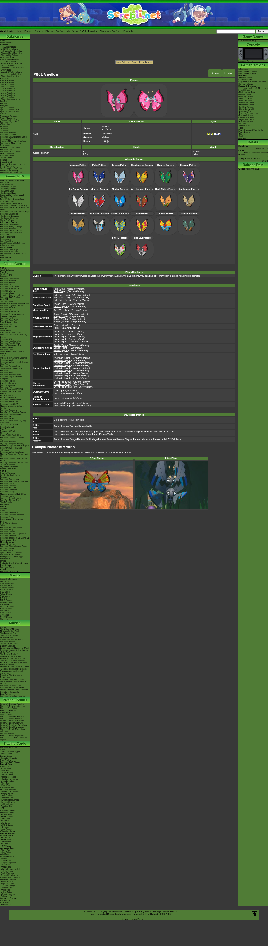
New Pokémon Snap (9, 322)
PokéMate (4, 504)
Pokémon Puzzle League (11, 527)
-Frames (242, 138)
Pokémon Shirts (7, 156)
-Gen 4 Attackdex (7, 87)
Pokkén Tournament (9, 385)
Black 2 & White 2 (8, 398)
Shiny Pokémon (7, 220)
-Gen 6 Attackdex (7, 91)
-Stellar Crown (6, 796)
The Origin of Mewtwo (9, 629)
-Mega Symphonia (8, 863)
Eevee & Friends (7, 733)
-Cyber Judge (6, 892)
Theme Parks (6, 158)
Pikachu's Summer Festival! (12, 717)
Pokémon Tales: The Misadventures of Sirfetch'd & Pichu (13, 254)
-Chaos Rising (6, 773)
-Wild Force (5, 890)
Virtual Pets (5, 559)
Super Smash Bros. (8, 540)
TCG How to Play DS (9, 425)
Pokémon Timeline (8, 133)
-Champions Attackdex (10, 99)
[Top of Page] (254, 913)
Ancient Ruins (244, 126)
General (215, 73)
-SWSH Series (6, 817)
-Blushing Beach (245, 96)
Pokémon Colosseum (9, 479)
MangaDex (5, 581)
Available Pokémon (246, 78)
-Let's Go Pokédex (8, 61)
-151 (2, 808)
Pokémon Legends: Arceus (12, 306)
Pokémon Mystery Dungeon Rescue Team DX (12, 315)
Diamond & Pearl (7, 431)
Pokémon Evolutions (9, 229)
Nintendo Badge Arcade (10, 391)
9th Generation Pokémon (11, 168)
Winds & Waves (7, 270)
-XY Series (4, 821)
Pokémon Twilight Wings (11, 226)
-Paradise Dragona (8, 879)
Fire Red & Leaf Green (10, 475)
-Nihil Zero (4, 854)
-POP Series (5, 846)
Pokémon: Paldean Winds (11, 233)
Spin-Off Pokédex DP (9, 110)
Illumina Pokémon (246, 84)
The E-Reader (6, 502)
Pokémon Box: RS (8, 488)
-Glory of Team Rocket (10, 869)
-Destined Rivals (7, 787)
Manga (15, 575)
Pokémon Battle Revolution (12, 452)
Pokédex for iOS (7, 427)
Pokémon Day (6, 149)
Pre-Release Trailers (247, 73)
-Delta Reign (5, 766)
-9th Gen (4, 126)
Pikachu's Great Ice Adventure (13, 725)
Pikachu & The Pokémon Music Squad (14, 738)
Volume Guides (6, 590)
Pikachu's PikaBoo (8, 710)
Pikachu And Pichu (8, 708)
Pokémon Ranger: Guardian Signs (12, 438)
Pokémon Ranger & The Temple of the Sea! (14, 651)
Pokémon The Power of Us (12, 688)
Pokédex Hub (63, 31)
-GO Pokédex (6, 70)
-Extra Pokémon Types (10, 752)
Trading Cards (15, 743)
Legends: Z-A (6, 276)
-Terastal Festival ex (9, 875)
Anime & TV (14, 176)
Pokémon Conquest (8, 410)
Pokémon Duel (6, 387)
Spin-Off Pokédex (7, 108)
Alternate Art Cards (8, 758)
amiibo (3, 561)
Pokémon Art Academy (10, 366)
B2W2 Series (6, 613)
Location (228, 73)
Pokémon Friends (7, 282)
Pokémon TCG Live (8, 326)
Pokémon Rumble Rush (10, 343)
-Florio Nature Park (246, 92)
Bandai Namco (261, 148)
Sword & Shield (6, 301)
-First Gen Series (7, 831)
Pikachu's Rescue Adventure (12, 706)
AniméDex (4, 182)
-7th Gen (4, 131)
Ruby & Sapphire (7, 473)
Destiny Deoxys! (7, 646)
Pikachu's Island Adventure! (12, 721)
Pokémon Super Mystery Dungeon (11, 378)
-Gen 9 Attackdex (7, 97)
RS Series (4, 598)
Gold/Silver (5, 509)
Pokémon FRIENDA (9, 571)
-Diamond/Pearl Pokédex (11, 53)
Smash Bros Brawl (8, 469)
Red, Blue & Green (8, 523)
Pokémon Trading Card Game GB (15, 538)
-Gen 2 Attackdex (7, 82)
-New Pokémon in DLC (10, 170)
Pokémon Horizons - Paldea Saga (15, 212)
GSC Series (5, 596)
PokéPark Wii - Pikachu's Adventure (11, 449)
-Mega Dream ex (7, 856)
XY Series (4, 615)
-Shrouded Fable (7, 798)
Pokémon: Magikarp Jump (11, 341)
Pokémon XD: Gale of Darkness (14, 481)
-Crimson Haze (6, 888)
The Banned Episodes (9, 218)
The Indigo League (8, 187)
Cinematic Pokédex (8, 116)
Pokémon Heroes (7, 642)
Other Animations (7, 245)
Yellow (3, 525)
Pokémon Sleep (7, 293)
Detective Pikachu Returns (12, 295)
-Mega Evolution (7, 781)
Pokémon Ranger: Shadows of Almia (13, 459)
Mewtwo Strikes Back (9, 631)
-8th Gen (4, 128)
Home (19, 31)
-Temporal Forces (7, 802)
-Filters (241, 134)
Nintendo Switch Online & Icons (14, 563)
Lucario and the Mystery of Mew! (14, 648)
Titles (240, 128)
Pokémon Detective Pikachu (12, 696)
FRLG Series (6, 600)
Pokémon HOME (7, 308)
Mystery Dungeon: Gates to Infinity (12, 407)
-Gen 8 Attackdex (7, 95)
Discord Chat (6, 162)
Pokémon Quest (7, 349)
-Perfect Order (6, 775)
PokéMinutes (6, 239)
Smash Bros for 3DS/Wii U (12, 389)
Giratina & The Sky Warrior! (12, 656)
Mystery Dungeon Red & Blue (13, 494)
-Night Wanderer (7, 884)
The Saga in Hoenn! (9, 193)
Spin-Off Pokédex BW (9, 112)
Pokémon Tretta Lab (9, 402)
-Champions (5, 124)
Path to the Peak (7, 237)
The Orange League (8, 189)
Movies (15, 623)
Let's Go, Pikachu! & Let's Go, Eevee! (13, 336)
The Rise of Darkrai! (9, 654)
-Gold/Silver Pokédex (9, 49)
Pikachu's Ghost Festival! (11, 719)
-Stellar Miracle (6, 881)
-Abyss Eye (5, 850)
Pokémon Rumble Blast (10, 414)
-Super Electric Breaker (10, 877)
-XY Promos (5, 844)
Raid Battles (5, 760)
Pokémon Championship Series (13, 137)
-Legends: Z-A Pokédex (10, 74)
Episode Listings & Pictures (12, 180)
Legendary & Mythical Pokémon (252, 82)
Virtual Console (6, 550)
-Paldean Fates (6, 804)
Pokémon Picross (7, 381)
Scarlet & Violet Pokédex (84, 31)
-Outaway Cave (245, 111)
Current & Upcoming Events (12, 164)
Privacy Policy (144, 911)
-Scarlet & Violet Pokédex (11, 72)
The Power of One (8, 633)
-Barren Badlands (245, 122)
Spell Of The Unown (9, 635)
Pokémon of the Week (10, 122)
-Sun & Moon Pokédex (10, 59)
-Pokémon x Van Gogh (10, 147)
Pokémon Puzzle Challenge (12, 515)
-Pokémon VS (6, 896)
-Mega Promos (6, 835)
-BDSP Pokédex (7, 66)
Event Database (7, 166)
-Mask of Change (7, 886)
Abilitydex (4, 105)
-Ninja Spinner (6, 852)
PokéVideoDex (6, 241)
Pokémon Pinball (7, 532)
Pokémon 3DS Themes (10, 555)
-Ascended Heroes (8, 777)
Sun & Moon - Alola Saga (11, 203)
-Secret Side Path (246, 117)
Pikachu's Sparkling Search (12, 727)
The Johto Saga (7, 191)
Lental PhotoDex (245, 80)
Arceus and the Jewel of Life (12, 658)
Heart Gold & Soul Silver (10, 435)
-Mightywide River (246, 119)
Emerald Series (6, 602)
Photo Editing (244, 132)
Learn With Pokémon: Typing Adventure (13, 422)
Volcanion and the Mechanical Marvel (13, 682)
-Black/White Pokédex (9, 55)
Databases (14, 36)
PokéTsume (5, 260)
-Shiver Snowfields (246, 109)
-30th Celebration (7, 768)
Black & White (6, 396)
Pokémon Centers (8, 135)
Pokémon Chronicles (9, 214)
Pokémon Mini (6, 517)
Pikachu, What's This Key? (12, 735)
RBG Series (5, 592)
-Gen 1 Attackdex (7, 80)
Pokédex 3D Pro (7, 419)
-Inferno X (4, 858)
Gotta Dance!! (6, 714)
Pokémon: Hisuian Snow (11, 231)
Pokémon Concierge (9, 249)
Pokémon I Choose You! (10, 686)
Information (243, 69)
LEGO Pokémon (7, 154)
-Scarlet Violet (6, 815)
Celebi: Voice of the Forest (12, 640)
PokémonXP (5, 139)
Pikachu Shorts (15, 700)
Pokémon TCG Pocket (10, 297)
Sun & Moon (5, 331)
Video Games (15, 264)
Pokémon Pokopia (8, 280)
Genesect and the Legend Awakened (11, 672)
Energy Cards (6, 756)
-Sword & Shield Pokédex (11, 64)
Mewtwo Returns (7, 637)
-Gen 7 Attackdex (7, 93)
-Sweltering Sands (246, 105)
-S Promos (4, 902)
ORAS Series (6, 617)
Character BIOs (7, 583)
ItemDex (4, 101)
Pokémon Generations (9, 224)
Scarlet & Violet (7, 274)
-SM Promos (5, 842)
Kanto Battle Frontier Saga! (12, 195)
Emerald (3, 477)
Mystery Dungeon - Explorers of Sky (14, 455)
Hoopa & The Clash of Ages (12, 679)
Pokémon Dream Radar (10, 400)
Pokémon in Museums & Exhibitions (11, 144)
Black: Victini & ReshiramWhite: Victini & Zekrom (14, 664)
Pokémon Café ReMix (9, 287)
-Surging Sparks (7, 794)
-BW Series (5, 823)
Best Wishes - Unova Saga (12, 199)
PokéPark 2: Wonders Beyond (13, 412)
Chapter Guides (7, 588)
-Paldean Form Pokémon (11, 172)
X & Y (2, 356)
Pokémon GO (6, 285)
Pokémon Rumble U (9, 404)
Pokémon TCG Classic (10, 762)
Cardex (3, 114)
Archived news (6, 43)
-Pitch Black (5, 771)
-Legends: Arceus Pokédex (12, 68)
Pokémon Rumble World (10, 375)
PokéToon (4, 235)
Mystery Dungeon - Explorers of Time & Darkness (14, 463)
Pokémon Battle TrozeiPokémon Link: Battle (14, 363)
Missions (242, 124)
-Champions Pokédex (9, 76)
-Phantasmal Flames (9, 779)
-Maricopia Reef (245, 99)
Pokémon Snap (6, 529)
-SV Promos (5, 838)
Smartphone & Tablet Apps (11, 557)
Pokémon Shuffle (7, 372)
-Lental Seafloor (245, 101)
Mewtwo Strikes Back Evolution (14, 690)
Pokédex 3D (5, 416)
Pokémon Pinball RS (9, 490)
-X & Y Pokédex (7, 57)
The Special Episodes (9, 216)
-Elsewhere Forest (246, 103)
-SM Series (5, 819)
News (2, 41)
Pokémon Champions (9, 278)
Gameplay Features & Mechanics (253, 88)
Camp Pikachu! (7, 712)
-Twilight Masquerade (9, 800)
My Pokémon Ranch (9, 467)
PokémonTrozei (7, 496)
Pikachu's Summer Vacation (12, 704)
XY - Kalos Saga (7, 201)
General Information (8, 579)
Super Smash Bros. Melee (11, 519)
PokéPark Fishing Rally (10, 500)
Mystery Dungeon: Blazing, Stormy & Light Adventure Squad (14, 445)
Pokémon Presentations (10, 151)
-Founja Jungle (244, 94)
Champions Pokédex (110, 31)
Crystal (3, 511)
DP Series (4, 604)
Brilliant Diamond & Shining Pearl (14, 303)
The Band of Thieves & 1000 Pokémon (12, 369)
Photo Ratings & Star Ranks (250, 130)
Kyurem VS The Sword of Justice (14, 667)
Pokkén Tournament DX (10, 345)
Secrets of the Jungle (9, 692)
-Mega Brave (5, 861)
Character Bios (6, 185)
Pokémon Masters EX (9, 289)
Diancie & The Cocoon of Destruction (11, 676)
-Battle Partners (7, 873)
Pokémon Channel (8, 486)
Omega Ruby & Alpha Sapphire (13, 358)
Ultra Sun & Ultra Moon (10, 333)
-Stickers (242, 136)
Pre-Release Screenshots (249, 71)
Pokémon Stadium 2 (9, 513)
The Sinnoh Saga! (8, 197)
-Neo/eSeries (6, 829)
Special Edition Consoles (11, 552)
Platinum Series (7, 606)
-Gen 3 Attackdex (7, 85)
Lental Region (244, 90)
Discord (49, 31)
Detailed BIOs (6, 586)
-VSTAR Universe (7, 894)
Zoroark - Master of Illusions (12, 660)
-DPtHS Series (6, 825)
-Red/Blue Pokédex (8, 47)
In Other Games (7, 548)
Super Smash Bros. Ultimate (12, 352)
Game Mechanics (7, 118)
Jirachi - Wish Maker (9, 644)
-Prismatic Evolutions (9, 791)
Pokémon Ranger (7, 492)
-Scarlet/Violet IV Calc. (10, 120)
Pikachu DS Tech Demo (10, 498)
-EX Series (4, 827)
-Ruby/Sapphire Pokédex (11, 51)
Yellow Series (6, 594)
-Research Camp (245, 115)
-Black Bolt (5, 783)
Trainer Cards (6, 754)
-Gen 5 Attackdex (7, 89)
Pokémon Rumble (8, 442)
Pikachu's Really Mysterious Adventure (12, 730)
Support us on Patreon (133, 919)
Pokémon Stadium (8, 536)
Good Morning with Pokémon (12, 243)
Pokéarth (128, 31)
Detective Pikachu (8, 347)
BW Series (4, 611)
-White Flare (5, 785)
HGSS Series (6, 609)
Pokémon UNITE (7, 291)
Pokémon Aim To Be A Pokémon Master (14, 209)
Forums (28, 31)
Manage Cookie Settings (165, 911)
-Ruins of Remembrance (249, 113)
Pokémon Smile (7, 318)
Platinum (4, 433)
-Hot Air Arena (6, 871)
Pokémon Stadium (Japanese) (13, 534)
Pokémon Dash (7, 483)
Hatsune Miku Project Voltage (13, 141)
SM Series (4, 619)
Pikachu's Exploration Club (11, 723)
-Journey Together (8, 789)
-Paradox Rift (6, 806)
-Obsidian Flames (7, 810)
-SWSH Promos (7, 840)
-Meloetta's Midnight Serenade (13, 669)
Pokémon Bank (6, 360)
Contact (39, 31)
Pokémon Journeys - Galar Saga (14, 205)
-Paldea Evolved (7, 812)
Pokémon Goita (7, 567)
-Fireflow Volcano (246, 107)
